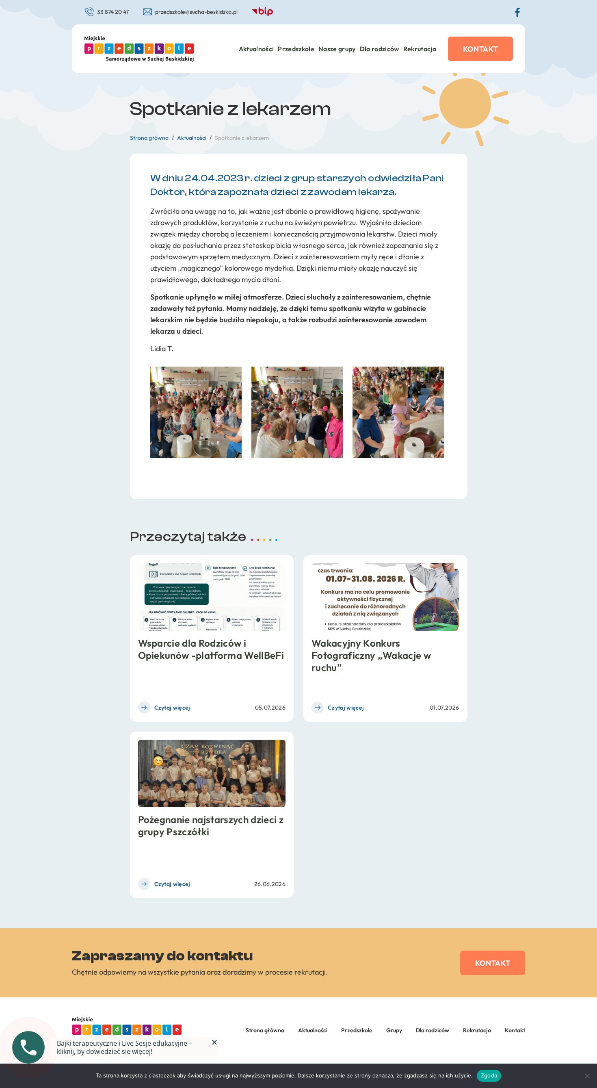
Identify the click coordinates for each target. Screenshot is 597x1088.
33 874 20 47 (113, 11)
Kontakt (480, 49)
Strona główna (265, 1030)
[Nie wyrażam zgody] (587, 1076)
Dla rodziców (379, 49)
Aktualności (256, 49)
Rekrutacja (419, 49)
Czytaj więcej (172, 707)
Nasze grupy (337, 49)
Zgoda (489, 1075)
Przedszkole (296, 49)
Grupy (394, 1030)
